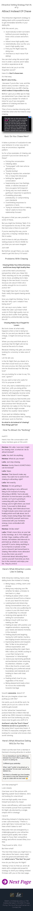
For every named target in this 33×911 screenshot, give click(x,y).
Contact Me (16, 907)
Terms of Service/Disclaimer (19, 905)
